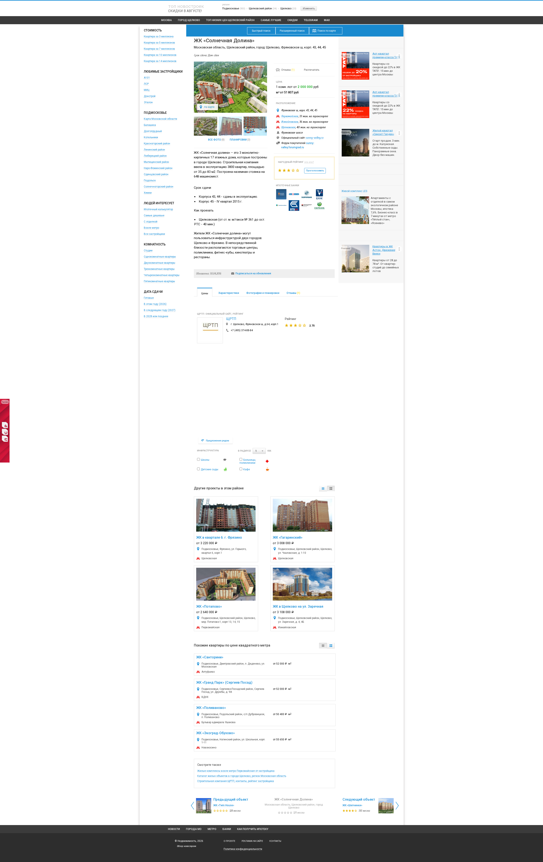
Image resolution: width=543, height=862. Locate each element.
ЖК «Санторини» (209, 657)
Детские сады (209, 469)
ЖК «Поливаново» (211, 708)
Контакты (275, 841)
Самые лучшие (271, 20)
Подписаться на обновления (253, 273)
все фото (214, 139)
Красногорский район (157, 143)
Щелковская (288, 127)
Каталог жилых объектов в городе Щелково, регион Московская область (241, 776)
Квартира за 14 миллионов (160, 61)
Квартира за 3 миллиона (159, 36)
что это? (309, 162)
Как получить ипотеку (252, 829)
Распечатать (311, 69)
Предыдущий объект (230, 799)
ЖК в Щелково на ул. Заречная (298, 606)
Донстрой (149, 96)
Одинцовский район (156, 174)
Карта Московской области (160, 118)
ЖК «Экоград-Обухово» (215, 733)
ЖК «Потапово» (209, 606)
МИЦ (146, 90)
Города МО (194, 829)
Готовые (149, 297)
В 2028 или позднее (156, 316)
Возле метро (151, 227)
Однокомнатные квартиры (160, 256)
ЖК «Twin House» (223, 805)
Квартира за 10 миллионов (160, 55)
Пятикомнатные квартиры (159, 281)
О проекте (229, 841)
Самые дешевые (154, 215)
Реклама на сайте (252, 841)
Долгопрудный (153, 131)
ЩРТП (231, 319)
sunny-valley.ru (314, 137)
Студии (148, 250)
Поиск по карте (327, 30)
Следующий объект (359, 799)
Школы (205, 459)
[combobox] (259, 451)
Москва (166, 20)
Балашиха (150, 125)
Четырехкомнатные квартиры (161, 275)
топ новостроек (186, 6)
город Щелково (189, 20)
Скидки (292, 20)
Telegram (311, 20)
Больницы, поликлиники (247, 461)
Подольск (150, 180)
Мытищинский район (156, 162)
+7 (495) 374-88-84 (242, 330)
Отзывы (288, 69)
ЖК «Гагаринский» (287, 537)
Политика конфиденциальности (243, 849)
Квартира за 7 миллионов (159, 48)
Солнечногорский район (158, 186)
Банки (227, 829)
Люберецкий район (155, 155)
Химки (148, 192)
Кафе (246, 469)
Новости (174, 829)
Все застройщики (154, 233)
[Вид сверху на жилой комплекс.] (205, 126)
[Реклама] (5, 461)
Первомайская (289, 116)
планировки (238, 139)
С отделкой (150, 221)
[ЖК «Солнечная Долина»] (230, 111)
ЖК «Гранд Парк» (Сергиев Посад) (224, 682)
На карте (209, 107)
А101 (147, 77)
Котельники (151, 137)
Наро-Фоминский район (158, 168)
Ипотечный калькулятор (158, 209)
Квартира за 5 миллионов (159, 42)
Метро (212, 829)
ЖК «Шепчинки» (352, 805)
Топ (230, 20)
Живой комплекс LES (354, 191)
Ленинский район (154, 149)
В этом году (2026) (155, 304)
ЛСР (146, 83)
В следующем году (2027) (159, 310)
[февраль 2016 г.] (230, 126)
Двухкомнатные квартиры (159, 262)
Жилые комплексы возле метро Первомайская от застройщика (235, 770)
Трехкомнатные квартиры (159, 269)
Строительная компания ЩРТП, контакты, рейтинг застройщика (235, 781)
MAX (327, 20)
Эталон (148, 102)
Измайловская (289, 122)
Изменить (309, 8)
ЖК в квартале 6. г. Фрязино (219, 537)
